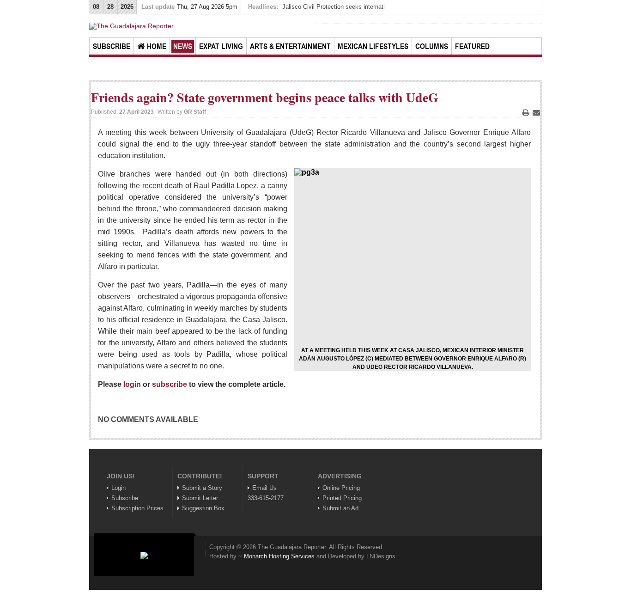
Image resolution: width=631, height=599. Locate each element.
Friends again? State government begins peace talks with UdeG (264, 97)
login (132, 384)
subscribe (169, 384)
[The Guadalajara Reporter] (202, 26)
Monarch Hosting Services (279, 556)
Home (156, 46)
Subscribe (111, 46)
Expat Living (221, 46)
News (182, 46)
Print (525, 112)
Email (536, 112)
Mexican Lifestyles (373, 46)
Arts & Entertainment (290, 46)
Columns (431, 46)
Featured (472, 46)
